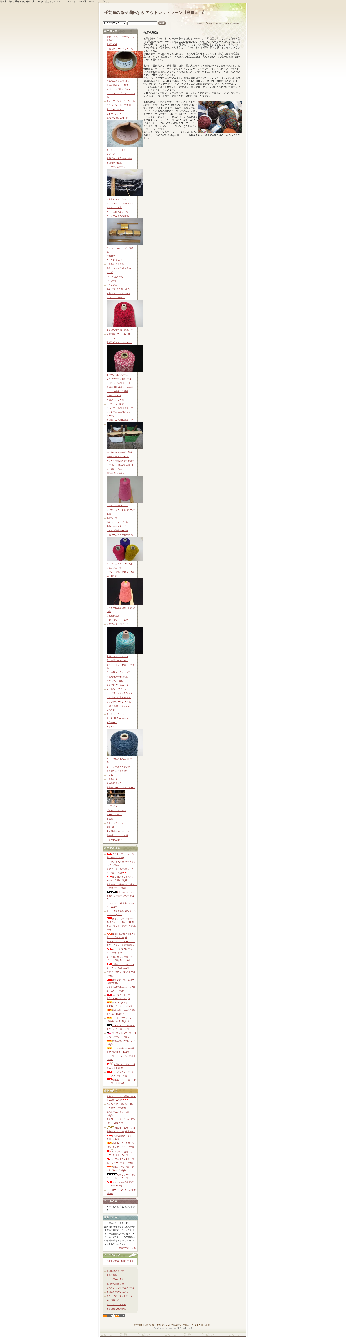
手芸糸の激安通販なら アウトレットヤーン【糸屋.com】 (155, 12)
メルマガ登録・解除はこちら (120, 1261)
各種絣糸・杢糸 (114, 162)
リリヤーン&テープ (116, 167)
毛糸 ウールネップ (116, 526)
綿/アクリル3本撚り (116, 297)
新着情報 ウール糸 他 (118, 334)
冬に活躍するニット (116, 1300)
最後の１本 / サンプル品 (118, 89)
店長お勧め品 (113, 615)
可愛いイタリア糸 (115, 399)
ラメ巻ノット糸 (114, 207)
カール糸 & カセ (114, 260)
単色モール (112, 722)
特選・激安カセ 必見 (117, 620)
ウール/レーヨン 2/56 (117, 505)
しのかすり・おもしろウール (121, 509)
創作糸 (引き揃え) (115, 473)
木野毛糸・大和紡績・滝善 (119, 158)
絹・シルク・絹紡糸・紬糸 (119, 452)
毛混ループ (112, 518)
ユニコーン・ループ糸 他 (119, 105)
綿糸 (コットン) (114, 395)
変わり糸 (111, 710)
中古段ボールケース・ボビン (121, 831)
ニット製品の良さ (115, 1279)
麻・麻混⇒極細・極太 (117, 660)
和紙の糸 (111, 154)
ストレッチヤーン (116, 823)
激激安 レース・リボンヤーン (121, 787)
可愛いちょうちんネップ (118, 293)
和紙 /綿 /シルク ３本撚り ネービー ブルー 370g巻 (121, 896)
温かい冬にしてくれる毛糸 (119, 1296)
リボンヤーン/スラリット (119, 383)
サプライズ (112, 806)
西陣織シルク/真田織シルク (120, 420)
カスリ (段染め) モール (117, 718)
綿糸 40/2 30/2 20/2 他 (117, 118)
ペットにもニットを (116, 1304)
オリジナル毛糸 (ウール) (119, 564)
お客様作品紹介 (114, 839)
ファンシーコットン (116, 150)
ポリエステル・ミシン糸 (118, 766)
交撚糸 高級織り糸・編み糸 (121, 387)
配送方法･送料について (183, 1325)
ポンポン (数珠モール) (117, 374)
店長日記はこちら (127, 1248)
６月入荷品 (112, 285)
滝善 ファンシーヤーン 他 (121, 101)
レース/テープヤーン (117, 689)
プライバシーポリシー (204, 1325)
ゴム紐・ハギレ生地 (116, 810)
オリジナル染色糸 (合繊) (118, 216)
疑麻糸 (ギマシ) (114, 113)
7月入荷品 (111, 281)
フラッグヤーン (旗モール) (119, 379)
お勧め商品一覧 (114, 568)
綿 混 (110, 272)
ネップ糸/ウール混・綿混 (119, 701)
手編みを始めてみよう (117, 1292)
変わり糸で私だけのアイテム (121, 1288)
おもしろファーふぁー (117, 199)
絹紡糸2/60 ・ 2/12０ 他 (118, 456)
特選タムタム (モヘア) (117, 624)
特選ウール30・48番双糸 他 (120, 534)
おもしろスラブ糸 (115, 264)
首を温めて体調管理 (116, 1308)
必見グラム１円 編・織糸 (119, 268)
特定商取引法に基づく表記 (144, 1325)
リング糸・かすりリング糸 (119, 693)
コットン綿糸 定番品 (117, 391)
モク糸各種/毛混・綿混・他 (120, 330)
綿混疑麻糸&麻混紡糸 (117, 676)
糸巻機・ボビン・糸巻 (117, 835)
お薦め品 (111, 256)
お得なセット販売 (115, 404)
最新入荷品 (112, 44)
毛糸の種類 (112, 1275)
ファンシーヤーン (115, 338)
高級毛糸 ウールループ (118, 685)
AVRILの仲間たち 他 (117, 211)
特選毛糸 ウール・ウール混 (120, 48)
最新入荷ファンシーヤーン (119, 342)
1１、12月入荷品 (115, 276)
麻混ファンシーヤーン (117, 656)
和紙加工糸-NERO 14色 (118, 81)
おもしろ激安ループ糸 (117, 530)
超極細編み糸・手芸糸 (117, 85)
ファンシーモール (115, 714)
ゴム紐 (110, 819)
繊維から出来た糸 (115, 1283)
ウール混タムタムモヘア (118, 672)
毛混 (109, 513)
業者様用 (111, 827)
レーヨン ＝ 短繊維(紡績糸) (120, 465)
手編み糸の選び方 (115, 1271)
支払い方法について (165, 1325)
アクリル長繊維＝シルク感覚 (121, 460)
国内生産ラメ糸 (114, 783)
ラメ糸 (110, 775)
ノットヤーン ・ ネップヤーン (121, 203)
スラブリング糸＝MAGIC (119, 697)
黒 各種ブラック (115, 109)
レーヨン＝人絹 (114, 469)
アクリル (111, 726)
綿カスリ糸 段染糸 (115, 680)
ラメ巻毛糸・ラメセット (118, 771)
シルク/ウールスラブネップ (120, 408)
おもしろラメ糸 (114, 779)
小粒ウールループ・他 (117, 522)
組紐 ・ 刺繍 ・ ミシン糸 (118, 706)
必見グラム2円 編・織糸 (118, 289)
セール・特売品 (114, 814)
